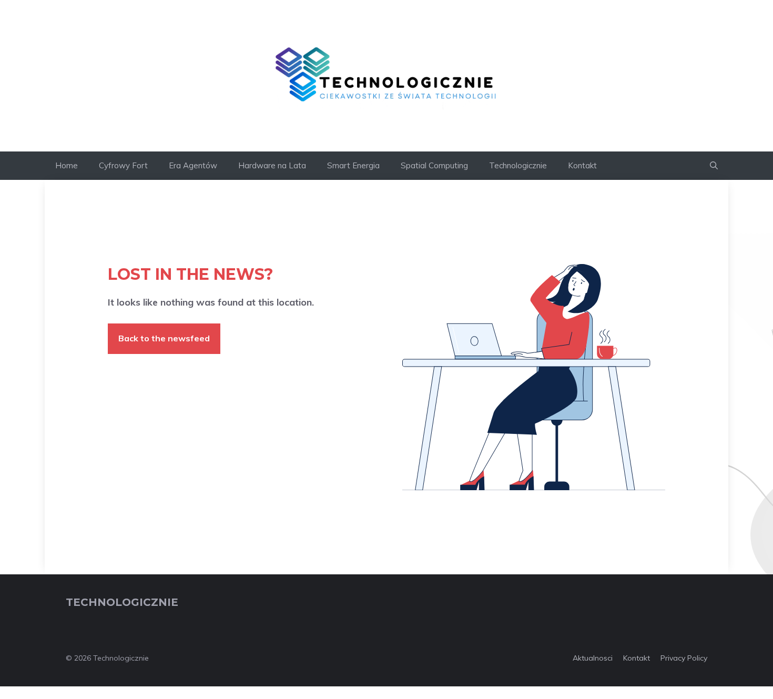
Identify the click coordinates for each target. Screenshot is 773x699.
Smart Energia (353, 165)
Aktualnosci (593, 658)
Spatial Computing (434, 165)
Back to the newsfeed (164, 338)
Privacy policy (683, 658)
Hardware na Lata (272, 165)
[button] (713, 165)
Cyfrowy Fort (123, 165)
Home (66, 165)
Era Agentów (193, 165)
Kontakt (582, 165)
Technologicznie (518, 165)
